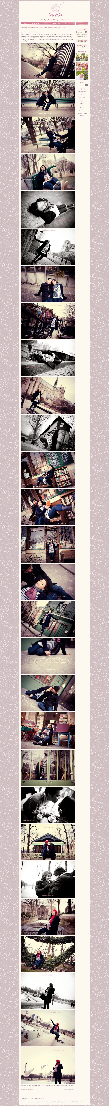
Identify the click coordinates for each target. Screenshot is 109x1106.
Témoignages (25, 1098)
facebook (78, 47)
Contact (74, 23)
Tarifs (66, 23)
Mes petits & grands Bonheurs (82, 114)
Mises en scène (82, 97)
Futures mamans (30, 32)
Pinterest (80, 47)
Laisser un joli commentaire (27, 1089)
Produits (82, 107)
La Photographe (35, 23)
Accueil (25, 23)
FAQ (32, 1098)
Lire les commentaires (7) (69, 1089)
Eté (82, 102)
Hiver (40, 32)
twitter (82, 47)
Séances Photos (56, 23)
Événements (82, 110)
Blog (82, 26)
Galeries (46, 23)
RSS (78, 48)
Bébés (82, 92)
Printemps (82, 100)
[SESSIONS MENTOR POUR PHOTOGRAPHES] (82, 41)
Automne (82, 103)
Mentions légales (39, 1098)
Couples (36, 32)
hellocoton (84, 47)
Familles (82, 94)
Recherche (82, 82)
